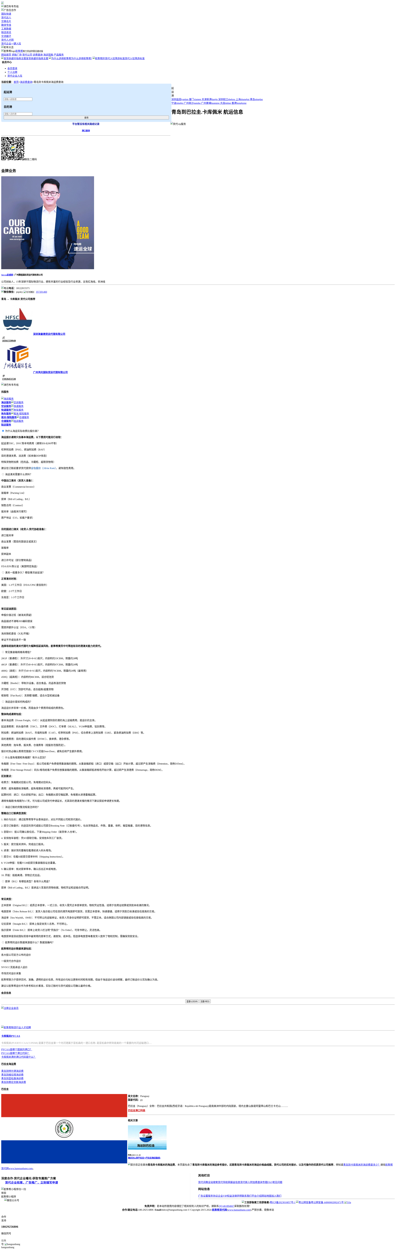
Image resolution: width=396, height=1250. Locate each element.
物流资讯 (6, 32)
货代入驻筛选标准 (135, 58)
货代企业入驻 (14, 76)
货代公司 (27, 54)
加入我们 (276, 1196)
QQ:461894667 (226, 1206)
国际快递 (6, 14)
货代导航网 (224, 1182)
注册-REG (204, 1001)
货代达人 (6, 17)
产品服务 (59, 54)
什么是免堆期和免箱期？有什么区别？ (26, 757)
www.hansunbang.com (239, 1209)
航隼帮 (19, 51)
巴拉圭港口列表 (136, 1110)
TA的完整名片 (9, 163)
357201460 (41, 292)
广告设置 (203, 1196)
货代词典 (203, 1182)
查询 (86, 117)
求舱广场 (17, 54)
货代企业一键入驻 (11, 43)
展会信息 (235, 1182)
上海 (242, 99)
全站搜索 (213, 1182)
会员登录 (12, 68)
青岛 (256, 99)
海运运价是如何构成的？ (18, 701)
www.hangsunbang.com (20, 1168)
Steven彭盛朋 (7, 275)
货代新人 (245, 1182)
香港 (239, 103)
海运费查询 (26, 82)
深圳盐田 (179, 99)
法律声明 (237, 1196)
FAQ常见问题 (274, 1182)
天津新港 (210, 99)
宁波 (177, 103)
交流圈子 (6, 36)
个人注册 (12, 72)
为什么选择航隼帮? (81, 58)
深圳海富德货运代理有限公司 (49, 334)
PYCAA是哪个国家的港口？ (16, 1049)
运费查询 (38, 54)
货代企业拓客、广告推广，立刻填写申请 (31, 1182)
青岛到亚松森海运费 (12, 1078)
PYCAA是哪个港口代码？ (15, 1053)
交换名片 (6, 21)
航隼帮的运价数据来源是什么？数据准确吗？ (30, 942)
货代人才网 (7, 40)
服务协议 (213, 1196)
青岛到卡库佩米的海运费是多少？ (361, 1164)
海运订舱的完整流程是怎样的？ (22, 807)
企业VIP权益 (225, 1196)
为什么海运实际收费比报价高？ (22, 431)
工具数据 (6, 28)
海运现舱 (48, 54)
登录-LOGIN (192, 1001)
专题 (265, 1182)
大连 (225, 103)
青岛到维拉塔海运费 (12, 1074)
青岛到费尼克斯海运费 (13, 1082)
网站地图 (266, 1196)
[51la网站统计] (347, 1202)
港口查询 (86, 130)
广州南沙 (192, 103)
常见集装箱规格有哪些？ (18, 652)
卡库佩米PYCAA (10, 1036)
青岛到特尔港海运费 (12, 1071)
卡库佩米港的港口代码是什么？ (18, 1057)
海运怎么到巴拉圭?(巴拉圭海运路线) (144, 1158)
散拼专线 (6, 25)
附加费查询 (256, 1182)
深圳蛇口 (226, 99)
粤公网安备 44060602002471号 (327, 1202)
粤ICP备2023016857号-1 (282, 1202)
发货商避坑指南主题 (37, 58)
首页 (16, 82)
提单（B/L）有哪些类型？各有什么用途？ (28, 881)
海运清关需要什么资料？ (18, 474)
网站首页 (6, 54)
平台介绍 (257, 1196)
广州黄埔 (210, 103)
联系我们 (247, 1196)
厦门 (195, 99)
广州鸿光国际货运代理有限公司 (50, 372)
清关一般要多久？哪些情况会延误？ (25, 572)
